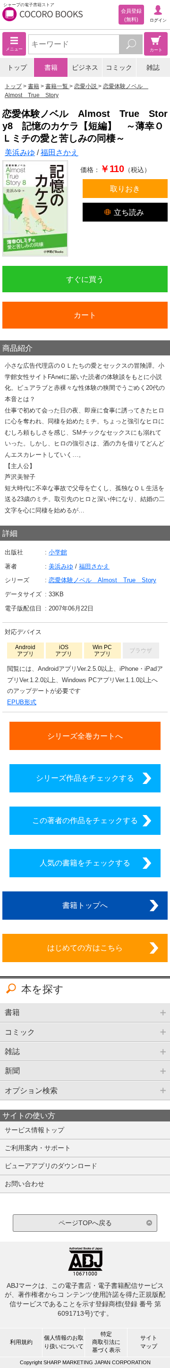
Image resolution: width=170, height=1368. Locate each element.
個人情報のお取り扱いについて (64, 1342)
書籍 (51, 67)
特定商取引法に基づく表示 (106, 1342)
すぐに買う (85, 279)
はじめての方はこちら (85, 947)
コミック (119, 67)
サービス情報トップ (34, 1130)
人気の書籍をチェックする (85, 862)
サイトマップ (148, 1342)
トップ (17, 67)
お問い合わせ (24, 1183)
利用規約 (21, 1342)
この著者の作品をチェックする (85, 820)
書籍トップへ (85, 905)
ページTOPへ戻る (85, 1223)
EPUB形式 (21, 702)
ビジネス (85, 67)
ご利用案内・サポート (38, 1148)
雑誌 (153, 67)
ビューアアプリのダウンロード (51, 1166)
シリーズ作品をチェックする (85, 778)
